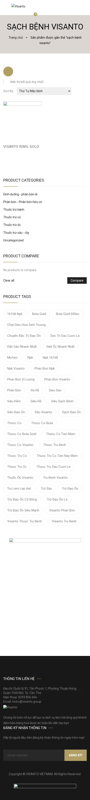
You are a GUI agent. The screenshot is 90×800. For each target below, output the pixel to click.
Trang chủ (16, 38)
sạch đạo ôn (71, 412)
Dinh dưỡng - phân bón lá (20, 194)
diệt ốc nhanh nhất (60, 347)
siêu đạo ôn (16, 412)
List (19, 71)
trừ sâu (46, 488)
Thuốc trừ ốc (12, 225)
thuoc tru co (17, 456)
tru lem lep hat (19, 488)
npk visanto (16, 368)
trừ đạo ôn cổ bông (22, 499)
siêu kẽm (14, 401)
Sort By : (9, 91)
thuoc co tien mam (60, 434)
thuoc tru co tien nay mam (57, 456)
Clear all (8, 280)
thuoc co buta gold (21, 434)
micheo (12, 358)
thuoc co (14, 423)
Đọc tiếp (5, 148)
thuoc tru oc (17, 467)
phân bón (14, 390)
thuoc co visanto (20, 445)
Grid (8, 71)
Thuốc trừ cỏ (12, 217)
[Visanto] (18, 6)
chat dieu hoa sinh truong (26, 325)
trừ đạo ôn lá (57, 499)
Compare (77, 280)
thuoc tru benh (54, 445)
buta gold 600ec (68, 314)
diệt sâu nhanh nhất (22, 347)
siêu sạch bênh (62, 401)
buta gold (39, 314)
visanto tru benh (64, 521)
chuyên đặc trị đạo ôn (24, 336)
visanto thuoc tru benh (24, 521)
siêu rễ (36, 401)
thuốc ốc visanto (20, 478)
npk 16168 (50, 358)
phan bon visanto (57, 379)
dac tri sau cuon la (65, 336)
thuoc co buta (42, 423)
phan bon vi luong (21, 379)
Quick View (39, 148)
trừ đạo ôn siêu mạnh (23, 510)
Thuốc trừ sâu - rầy (16, 232)
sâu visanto (43, 412)
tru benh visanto (55, 478)
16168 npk (14, 314)
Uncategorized (13, 240)
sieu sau (55, 390)
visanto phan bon (62, 510)
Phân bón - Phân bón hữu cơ (22, 202)
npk (30, 358)
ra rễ (35, 390)
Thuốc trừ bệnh (13, 209)
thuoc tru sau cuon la (53, 467)
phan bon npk (45, 368)
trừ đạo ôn (70, 488)
